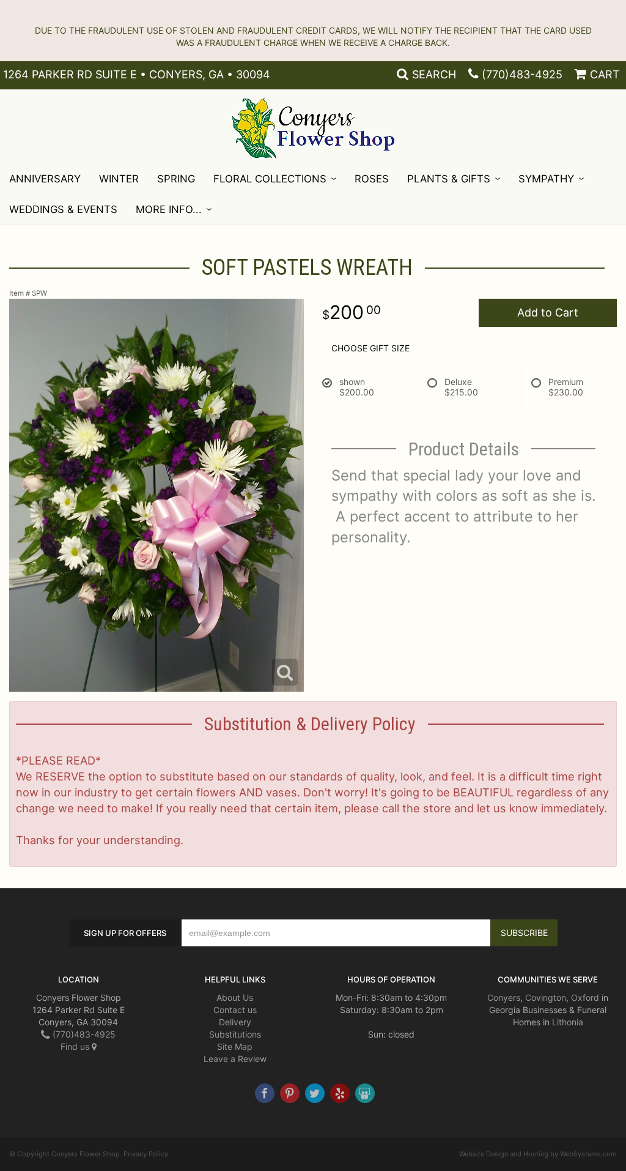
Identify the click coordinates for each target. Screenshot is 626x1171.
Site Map (234, 1046)
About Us (234, 997)
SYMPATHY (546, 179)
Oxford (585, 997)
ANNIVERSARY (45, 179)
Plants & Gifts (448, 179)
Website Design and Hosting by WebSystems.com (538, 1154)
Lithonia (567, 1022)
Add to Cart (547, 312)
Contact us (235, 1010)
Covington (545, 997)
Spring (176, 179)
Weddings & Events (63, 209)
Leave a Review (235, 1058)
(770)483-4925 (522, 74)
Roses (372, 179)
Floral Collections (269, 179)
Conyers (503, 997)
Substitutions (235, 1034)
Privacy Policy (145, 1154)
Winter (119, 179)
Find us (76, 1046)
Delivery (235, 1022)
